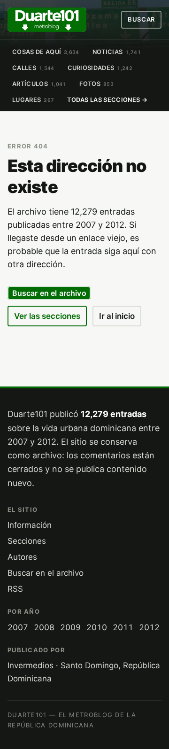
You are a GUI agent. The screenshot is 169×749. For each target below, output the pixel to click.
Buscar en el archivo (49, 293)
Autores (22, 557)
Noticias (116, 51)
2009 (70, 627)
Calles (33, 67)
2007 (18, 627)
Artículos (39, 83)
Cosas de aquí (45, 51)
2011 (123, 627)
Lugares (33, 99)
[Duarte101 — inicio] (47, 20)
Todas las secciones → (107, 99)
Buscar (141, 19)
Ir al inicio (117, 316)
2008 (44, 627)
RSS (15, 589)
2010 (96, 627)
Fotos (96, 83)
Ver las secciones (47, 316)
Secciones (27, 541)
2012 (149, 627)
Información (30, 525)
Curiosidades (100, 67)
